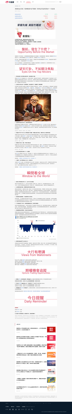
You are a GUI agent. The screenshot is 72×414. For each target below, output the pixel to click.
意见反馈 (18, 406)
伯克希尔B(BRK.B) (18, 18)
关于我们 (7, 406)
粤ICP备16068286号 (62, 411)
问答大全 (7, 403)
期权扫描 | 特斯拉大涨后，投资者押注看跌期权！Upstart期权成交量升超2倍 (37, 291)
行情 (24, 1)
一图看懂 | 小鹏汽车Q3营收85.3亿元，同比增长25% (28, 167)
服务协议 (12, 406)
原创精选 (16, 6)
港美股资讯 (28, 1)
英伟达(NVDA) (18, 14)
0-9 (50, 403)
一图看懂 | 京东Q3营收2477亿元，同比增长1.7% (27, 158)
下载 (21, 1)
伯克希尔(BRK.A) (18, 16)
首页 (17, 1)
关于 (33, 1)
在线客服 (23, 406)
